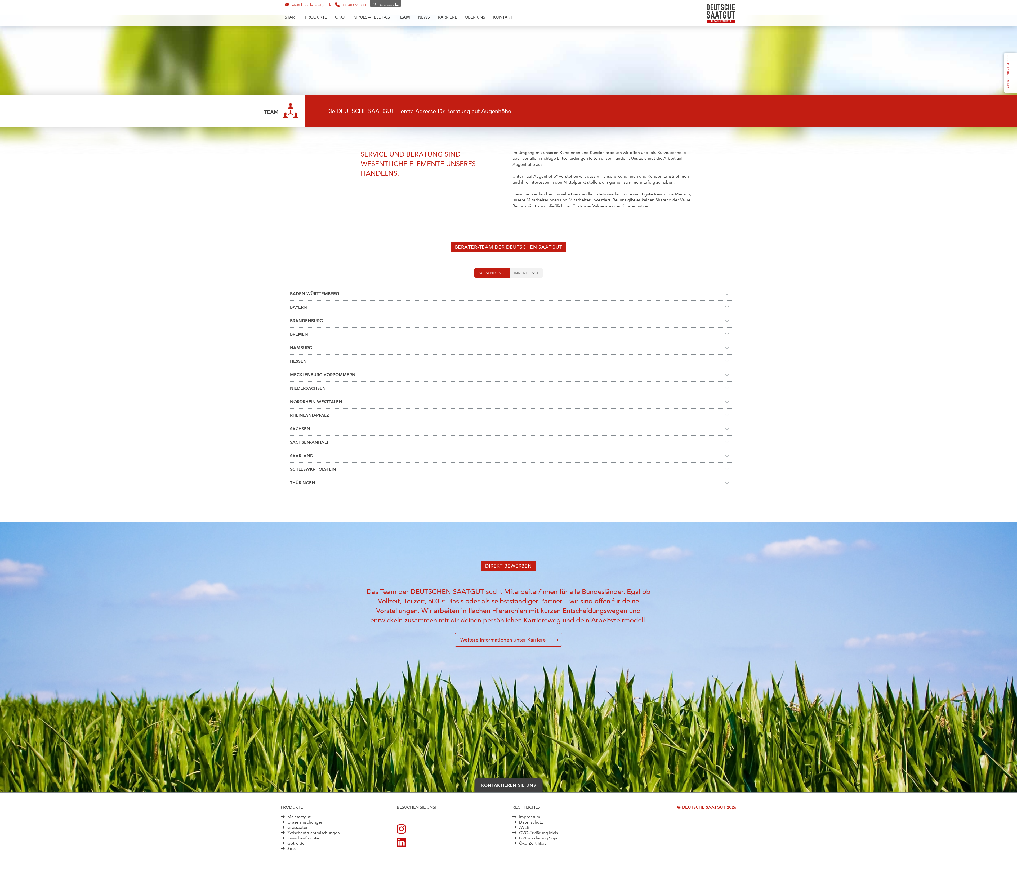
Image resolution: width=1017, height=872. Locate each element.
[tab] (492, 273)
